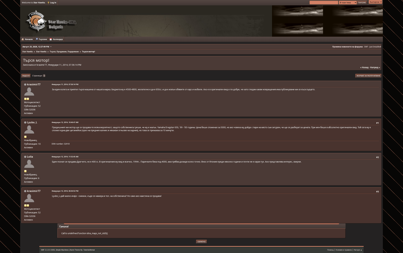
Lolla (30, 156)
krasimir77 (33, 84)
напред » (375, 67)
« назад (364, 67)
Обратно (202, 241)
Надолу (26, 75)
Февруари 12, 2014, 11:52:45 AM (65, 156)
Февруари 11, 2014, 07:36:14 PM (65, 84)
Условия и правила (344, 250)
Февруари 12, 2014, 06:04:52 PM (65, 191)
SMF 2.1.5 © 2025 (48, 250)
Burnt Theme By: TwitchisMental (82, 250)
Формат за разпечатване (368, 75)
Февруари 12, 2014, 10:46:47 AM (65, 122)
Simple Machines (62, 250)
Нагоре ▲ (358, 250)
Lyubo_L (32, 122)
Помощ (330, 250)
